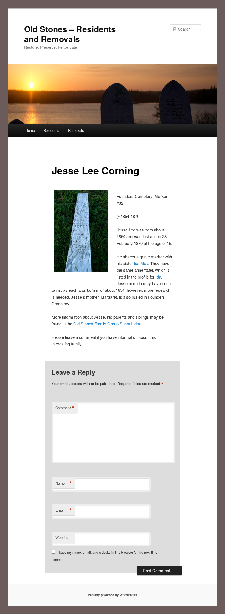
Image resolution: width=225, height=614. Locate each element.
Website (61, 537)
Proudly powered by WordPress (112, 594)
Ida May (140, 263)
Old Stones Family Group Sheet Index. (107, 323)
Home (30, 130)
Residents (51, 130)
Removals (76, 130)
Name (63, 483)
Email (63, 510)
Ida (157, 277)
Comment (64, 407)
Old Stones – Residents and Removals (70, 34)
